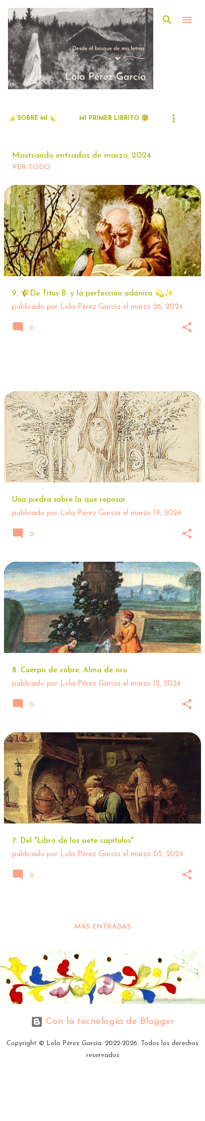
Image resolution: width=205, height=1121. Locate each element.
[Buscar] (167, 20)
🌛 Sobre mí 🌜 (32, 118)
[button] (187, 328)
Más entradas (102, 927)
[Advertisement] (104, 368)
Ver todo (31, 167)
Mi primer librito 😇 (114, 118)
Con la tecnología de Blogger (109, 1021)
